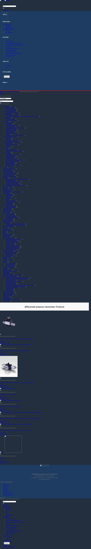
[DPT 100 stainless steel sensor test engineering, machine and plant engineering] (20, 412)
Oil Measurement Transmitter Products (15, 225)
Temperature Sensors (11, 284)
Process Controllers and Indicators (15, 45)
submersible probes (11, 207)
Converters (8, 138)
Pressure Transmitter (8, 250)
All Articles (9, 66)
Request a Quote (5, 343)
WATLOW (8, 26)
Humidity (8, 47)
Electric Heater (10, 41)
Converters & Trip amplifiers (14, 53)
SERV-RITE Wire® (10, 265)
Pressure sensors (10, 215)
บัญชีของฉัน (6, 485)
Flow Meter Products (8, 171)
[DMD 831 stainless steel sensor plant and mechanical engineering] (9, 376)
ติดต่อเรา (5, 488)
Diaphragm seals (10, 107)
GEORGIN (8, 28)
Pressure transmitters (11, 216)
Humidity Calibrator (10, 180)
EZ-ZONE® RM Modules (12, 125)
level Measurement (7, 204)
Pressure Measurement (12, 48)
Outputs (8, 199)
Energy (4, 167)
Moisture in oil (10, 57)
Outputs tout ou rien (10, 201)
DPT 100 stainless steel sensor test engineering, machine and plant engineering (20, 418)
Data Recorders (10, 123)
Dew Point (5, 148)
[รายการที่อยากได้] (0, 334)
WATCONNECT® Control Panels (11, 299)
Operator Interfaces (7, 230)
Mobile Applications (8, 221)
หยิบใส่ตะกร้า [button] (3, 341)
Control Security (7, 117)
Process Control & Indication (10, 252)
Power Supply (6, 236)
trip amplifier (6, 296)
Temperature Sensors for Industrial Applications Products (20, 285)
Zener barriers (9, 203)
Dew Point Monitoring (11, 149)
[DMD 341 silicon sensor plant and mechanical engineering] (15, 344)
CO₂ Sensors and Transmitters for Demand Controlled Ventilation (22, 116)
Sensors (5, 262)
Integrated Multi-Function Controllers (15, 128)
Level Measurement (11, 52)
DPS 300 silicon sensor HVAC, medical (10, 406)
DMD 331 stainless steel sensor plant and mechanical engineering (16, 338)
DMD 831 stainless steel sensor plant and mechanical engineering (16, 382)
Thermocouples (10, 266)
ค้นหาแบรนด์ (6, 21)
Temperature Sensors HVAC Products (15, 286)
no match (5, 227)
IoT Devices (9, 146)
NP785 (2, 458)
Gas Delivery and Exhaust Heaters (14, 160)
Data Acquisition (10, 55)
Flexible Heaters (10, 157)
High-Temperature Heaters (12, 161)
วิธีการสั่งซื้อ (6, 490)
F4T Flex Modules (10, 126)
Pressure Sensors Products (12, 245)
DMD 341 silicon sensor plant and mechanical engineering (15, 350)
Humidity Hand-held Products (13, 181)
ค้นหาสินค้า (6, 37)
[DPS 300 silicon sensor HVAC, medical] (10, 400)
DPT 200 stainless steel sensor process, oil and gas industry (15, 430)
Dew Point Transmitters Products (14, 151)
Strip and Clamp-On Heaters (13, 165)
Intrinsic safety (6, 193)
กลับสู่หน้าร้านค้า (7, 24)
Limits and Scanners (11, 129)
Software (8, 134)
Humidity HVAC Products (12, 183)
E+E (6, 29)
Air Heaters (8, 153)
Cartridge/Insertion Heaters (12, 154)
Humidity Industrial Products (13, 184)
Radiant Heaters (7, 257)
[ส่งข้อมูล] (3, 503)
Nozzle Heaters (7, 229)
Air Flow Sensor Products (12, 112)
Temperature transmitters (12, 217)
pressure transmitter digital (12, 248)
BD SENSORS (9, 33)
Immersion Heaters (10, 162)
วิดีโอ (7, 67)
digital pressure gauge (11, 240)
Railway (5, 258)
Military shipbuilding (8, 220)
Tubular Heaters (10, 166)
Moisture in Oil (6, 222)
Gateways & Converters (12, 144)
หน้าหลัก (2, 92)
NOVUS (8, 31)
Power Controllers (10, 131)
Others (4, 231)
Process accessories (11, 108)
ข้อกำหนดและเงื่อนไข (8, 493)
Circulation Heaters (10, 156)
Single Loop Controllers (12, 133)
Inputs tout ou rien (7, 190)
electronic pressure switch (12, 241)
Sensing (5, 261)
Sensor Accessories (11, 110)
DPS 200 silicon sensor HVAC (7, 394)
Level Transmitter (7, 208)
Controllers (5, 121)
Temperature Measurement (13, 43)
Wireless (8, 147)
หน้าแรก (5, 505)
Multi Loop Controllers (11, 130)
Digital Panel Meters (11, 253)
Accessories (6, 106)
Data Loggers (9, 143)
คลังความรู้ (5, 61)
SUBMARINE (6, 272)
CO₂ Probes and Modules (12, 115)
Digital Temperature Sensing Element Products (17, 277)
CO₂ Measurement (7, 114)
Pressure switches (10, 119)
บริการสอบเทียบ (7, 71)
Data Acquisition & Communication (11, 142)
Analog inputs (9, 194)
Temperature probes (11, 282)
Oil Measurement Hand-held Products (15, 224)
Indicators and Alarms (8, 189)
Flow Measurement (11, 50)
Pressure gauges (10, 213)
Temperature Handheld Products (14, 281)
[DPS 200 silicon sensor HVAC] (8, 388)
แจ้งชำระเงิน (6, 492)
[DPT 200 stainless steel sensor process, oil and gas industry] (15, 424)
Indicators (8, 139)
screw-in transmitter (10, 206)
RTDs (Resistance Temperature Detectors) (16, 279)
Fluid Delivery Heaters (11, 158)
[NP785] (11, 452)
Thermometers (9, 218)
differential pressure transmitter (13, 239)
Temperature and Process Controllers (15, 135)
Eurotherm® (9, 124)
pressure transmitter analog (12, 247)
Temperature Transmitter (9, 294)
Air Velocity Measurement (9, 111)
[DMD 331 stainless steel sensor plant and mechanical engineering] (9, 332)
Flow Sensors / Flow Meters (10, 172)
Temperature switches (11, 120)
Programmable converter (12, 140)
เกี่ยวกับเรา (5, 486)
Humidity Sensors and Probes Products (16, 185)
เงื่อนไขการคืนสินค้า (8, 495)
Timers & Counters (10, 256)
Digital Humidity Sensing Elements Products (17, 179)
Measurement (6, 212)
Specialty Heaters (10, 163)
